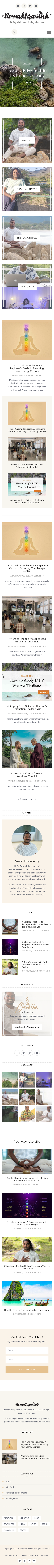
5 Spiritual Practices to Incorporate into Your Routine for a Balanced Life (36, 924)
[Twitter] (30, 5)
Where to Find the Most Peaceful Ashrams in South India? (27, 465)
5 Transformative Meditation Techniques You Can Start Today (35, 964)
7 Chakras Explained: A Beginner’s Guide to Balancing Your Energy (36, 944)
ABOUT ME (27, 140)
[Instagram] (23, 5)
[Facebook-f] (17, 1053)
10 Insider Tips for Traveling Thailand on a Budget (27, 1310)
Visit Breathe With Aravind (27, 1027)
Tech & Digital (27, 286)
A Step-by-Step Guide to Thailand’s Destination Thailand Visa (27, 501)
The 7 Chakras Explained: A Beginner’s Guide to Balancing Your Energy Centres (27, 368)
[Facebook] (18, 5)
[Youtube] (36, 5)
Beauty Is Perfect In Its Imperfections (27, 72)
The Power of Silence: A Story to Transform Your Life (27, 775)
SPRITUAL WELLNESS (27, 237)
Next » (33, 799)
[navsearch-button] (14, 32)
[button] (49, 32)
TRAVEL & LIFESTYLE (27, 189)
